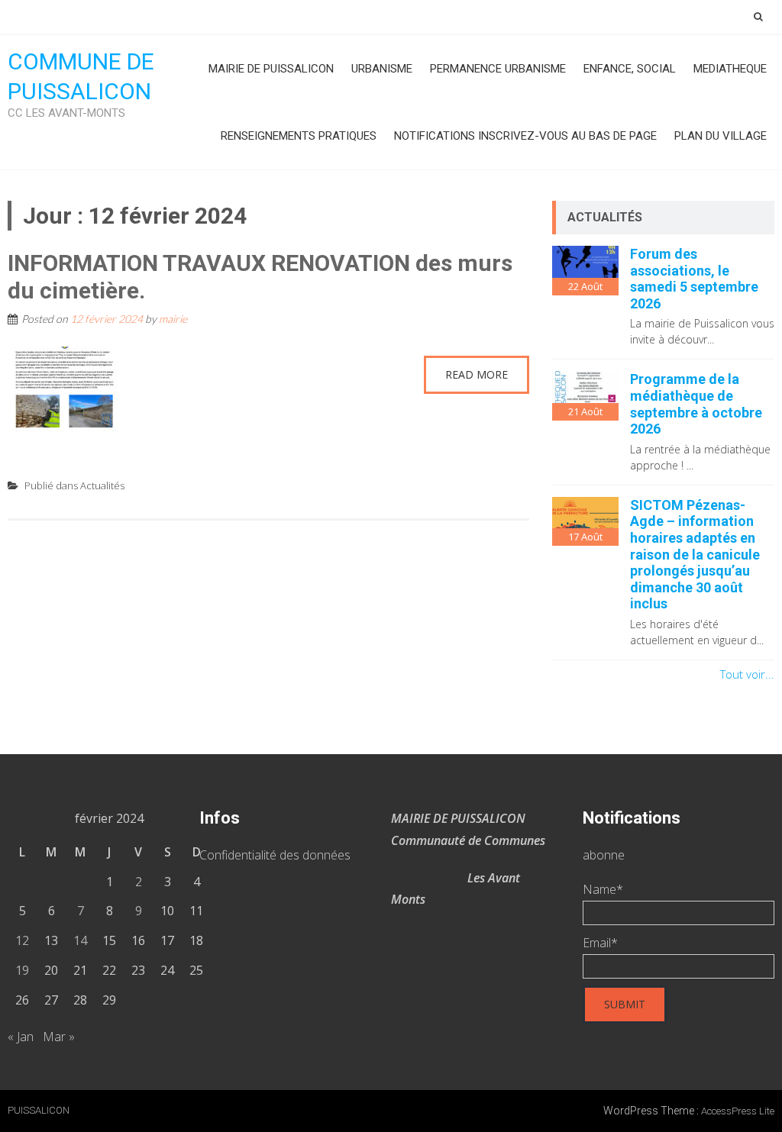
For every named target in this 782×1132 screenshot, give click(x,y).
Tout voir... (747, 674)
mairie (173, 318)
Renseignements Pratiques (298, 136)
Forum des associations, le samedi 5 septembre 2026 (694, 278)
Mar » (59, 1036)
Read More (476, 374)
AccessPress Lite (737, 1111)
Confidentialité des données (275, 855)
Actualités (102, 485)
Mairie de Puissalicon (271, 69)
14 (80, 940)
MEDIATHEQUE (730, 69)
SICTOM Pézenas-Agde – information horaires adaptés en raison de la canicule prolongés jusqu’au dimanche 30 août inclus (695, 554)
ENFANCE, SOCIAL (629, 69)
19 (22, 970)
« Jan (21, 1036)
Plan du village (720, 136)
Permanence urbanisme (498, 69)
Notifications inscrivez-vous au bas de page (525, 136)
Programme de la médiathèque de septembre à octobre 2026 (696, 404)
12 (22, 940)
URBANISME (381, 69)
